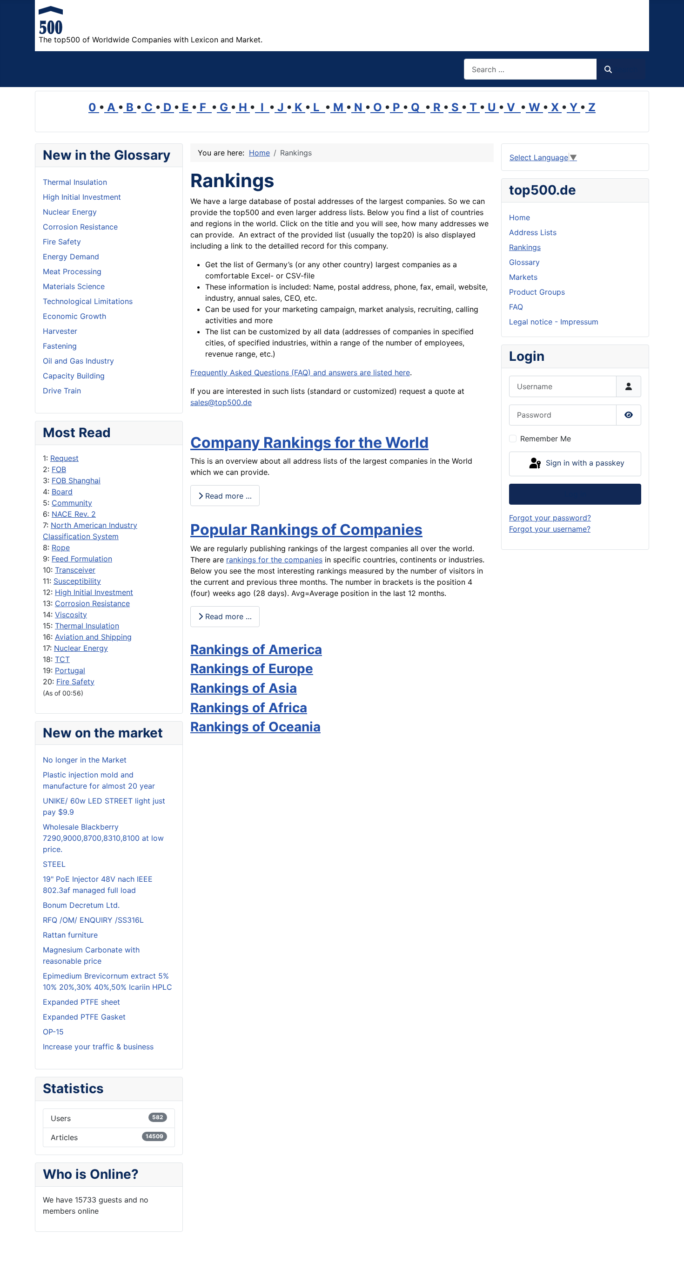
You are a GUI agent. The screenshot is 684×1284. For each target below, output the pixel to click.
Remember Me (545, 438)
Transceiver (75, 569)
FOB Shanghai (76, 480)
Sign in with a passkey (583, 463)
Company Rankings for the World (309, 442)
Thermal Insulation (87, 625)
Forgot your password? (550, 517)
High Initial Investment (94, 592)
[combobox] (530, 69)
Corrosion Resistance (92, 603)
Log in (575, 494)
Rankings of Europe (251, 668)
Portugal (70, 670)
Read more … (227, 495)
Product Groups (537, 292)
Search (625, 69)
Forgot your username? (549, 529)
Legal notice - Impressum (553, 321)
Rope (61, 547)
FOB (59, 469)
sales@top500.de (221, 402)
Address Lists (533, 232)
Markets (523, 277)
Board (62, 491)
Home (519, 217)
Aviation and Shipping (93, 637)
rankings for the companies (274, 559)
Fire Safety (75, 681)
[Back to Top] (668, 1267)
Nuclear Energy (81, 648)
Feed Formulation (82, 558)
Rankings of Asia (243, 688)
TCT (62, 659)
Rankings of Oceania (255, 727)
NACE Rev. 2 (74, 514)
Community (72, 502)
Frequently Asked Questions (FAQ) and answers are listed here (300, 372)
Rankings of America (256, 649)
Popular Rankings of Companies (306, 529)
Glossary (524, 262)
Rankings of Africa (248, 708)
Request (64, 458)
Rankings (525, 247)
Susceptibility (77, 581)
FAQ (516, 306)
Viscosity (71, 614)
